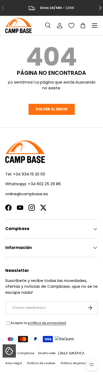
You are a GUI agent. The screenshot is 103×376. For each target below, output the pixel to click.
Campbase (25, 353)
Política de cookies (41, 363)
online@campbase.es (26, 194)
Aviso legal (13, 363)
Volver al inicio (52, 109)
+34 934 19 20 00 (29, 174)
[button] (83, 25)
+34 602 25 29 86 (44, 184)
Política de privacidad (77, 363)
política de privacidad (47, 323)
